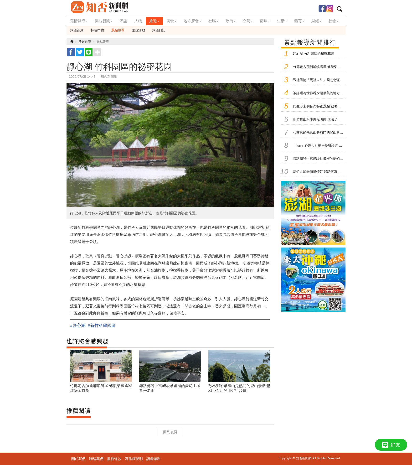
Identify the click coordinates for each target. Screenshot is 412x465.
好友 (395, 444)
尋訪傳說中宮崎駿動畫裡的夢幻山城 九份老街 (327, 158)
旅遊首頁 (76, 30)
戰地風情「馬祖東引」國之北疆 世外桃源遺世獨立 (330, 80)
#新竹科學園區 (102, 325)
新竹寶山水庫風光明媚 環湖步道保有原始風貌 (327, 119)
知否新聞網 (99, 7)
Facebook (322, 8)
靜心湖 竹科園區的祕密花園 (313, 54)
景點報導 (117, 30)
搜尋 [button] (340, 10)
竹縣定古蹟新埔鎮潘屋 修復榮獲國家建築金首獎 (328, 67)
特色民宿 (97, 30)
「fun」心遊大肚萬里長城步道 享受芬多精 (324, 145)
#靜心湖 (77, 325)
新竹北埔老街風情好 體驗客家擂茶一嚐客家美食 (328, 172)
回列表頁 (170, 432)
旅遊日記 (158, 30)
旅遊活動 (138, 30)
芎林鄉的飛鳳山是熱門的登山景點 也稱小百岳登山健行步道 (337, 132)
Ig (330, 8)
